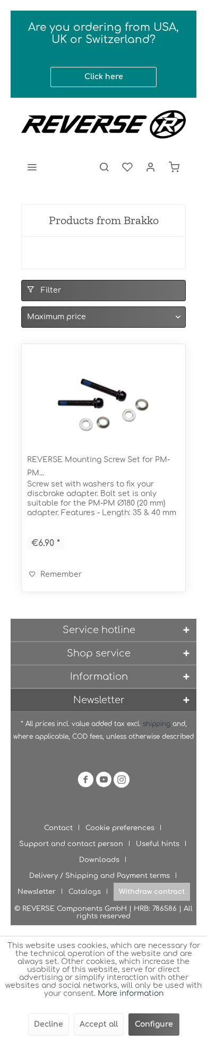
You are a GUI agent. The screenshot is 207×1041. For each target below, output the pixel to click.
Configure (154, 1024)
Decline (48, 1024)
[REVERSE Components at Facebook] (85, 781)
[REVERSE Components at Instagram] (122, 781)
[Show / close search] (104, 166)
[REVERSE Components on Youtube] (103, 781)
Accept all (99, 1024)
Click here (103, 77)
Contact (58, 828)
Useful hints (157, 844)
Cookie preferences (119, 828)
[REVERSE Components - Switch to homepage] (103, 124)
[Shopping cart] (174, 166)
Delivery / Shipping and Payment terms (99, 876)
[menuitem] (31, 166)
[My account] (150, 166)
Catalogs (84, 891)
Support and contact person (71, 844)
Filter (50, 290)
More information (130, 993)
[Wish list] (127, 166)
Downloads (99, 860)
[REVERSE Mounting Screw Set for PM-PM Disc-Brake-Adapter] (103, 402)
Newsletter (37, 891)
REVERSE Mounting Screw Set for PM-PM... (98, 466)
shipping (157, 724)
